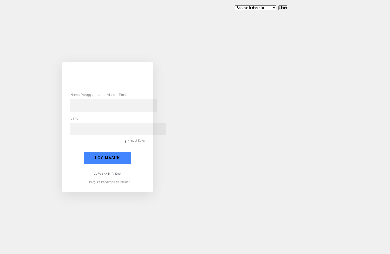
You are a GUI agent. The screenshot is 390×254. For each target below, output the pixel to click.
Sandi (74, 118)
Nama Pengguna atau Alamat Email (98, 94)
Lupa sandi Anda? (107, 173)
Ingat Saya (137, 140)
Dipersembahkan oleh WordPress (110, 78)
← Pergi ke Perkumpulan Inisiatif (107, 182)
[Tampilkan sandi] (139, 128)
